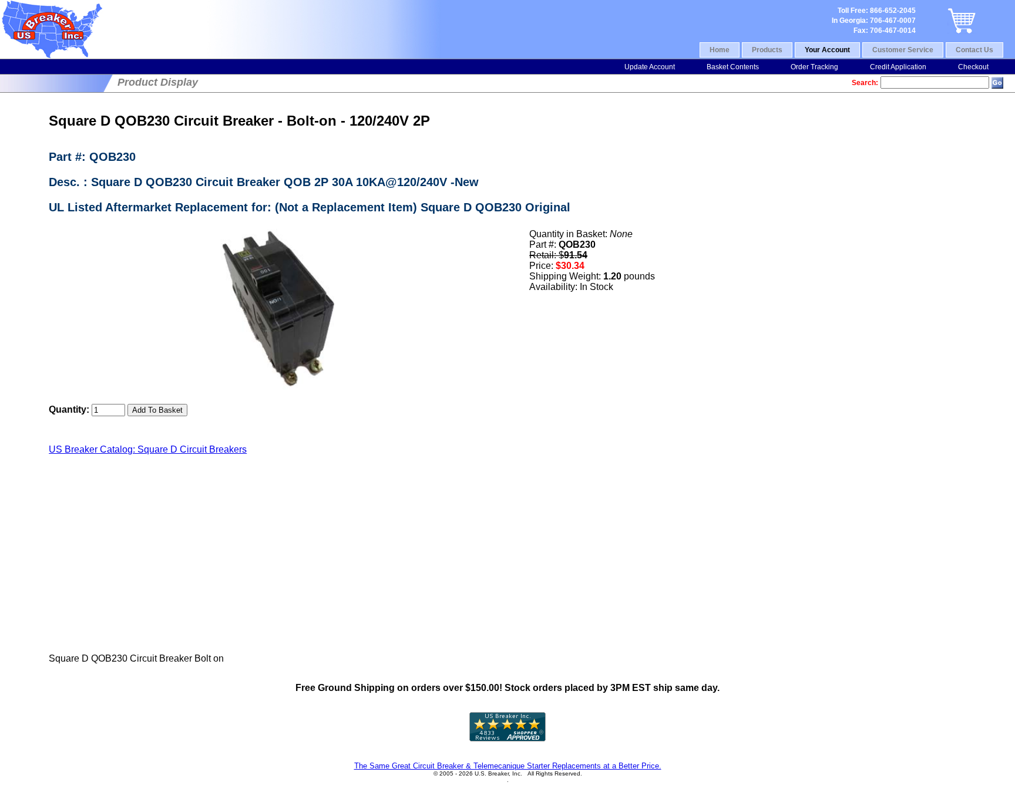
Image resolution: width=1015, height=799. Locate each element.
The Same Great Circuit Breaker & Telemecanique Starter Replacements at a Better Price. (507, 765)
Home (720, 50)
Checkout (973, 67)
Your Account (827, 50)
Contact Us (974, 50)
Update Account (649, 67)
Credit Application (898, 67)
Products (767, 50)
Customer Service (902, 50)
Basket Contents (733, 67)
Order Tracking (814, 67)
